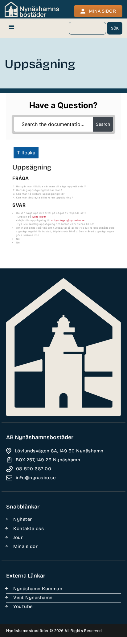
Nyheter (22, 519)
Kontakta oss (28, 528)
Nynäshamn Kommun (37, 588)
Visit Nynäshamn (33, 597)
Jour (18, 537)
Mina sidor (39, 216)
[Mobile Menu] (11, 28)
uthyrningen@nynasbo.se (68, 220)
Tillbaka (26, 153)
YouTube (23, 606)
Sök (115, 28)
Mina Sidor (102, 11)
